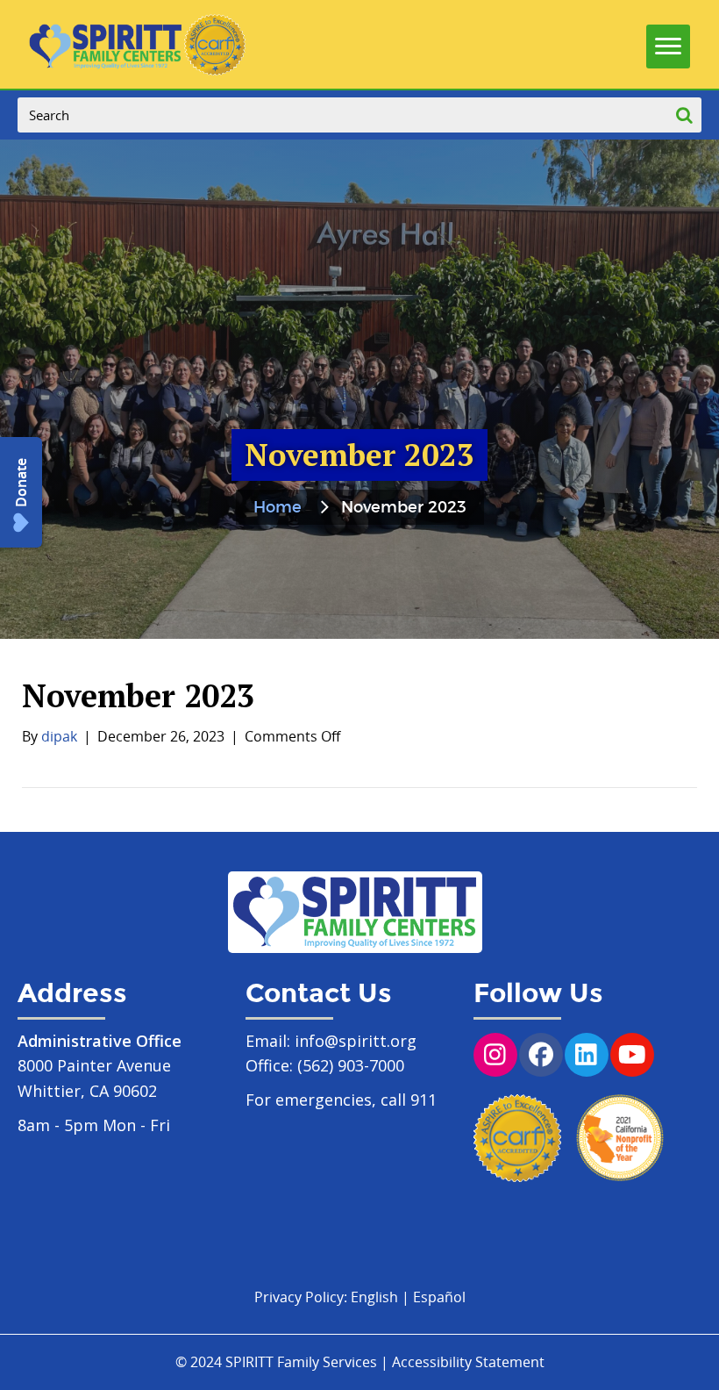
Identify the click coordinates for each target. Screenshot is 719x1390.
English (374, 1297)
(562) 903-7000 (350, 1065)
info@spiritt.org (355, 1040)
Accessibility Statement (468, 1362)
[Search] (683, 115)
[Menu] (668, 42)
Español (439, 1297)
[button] (21, 492)
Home (277, 508)
